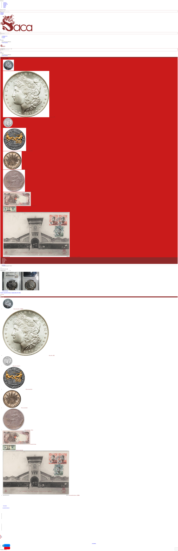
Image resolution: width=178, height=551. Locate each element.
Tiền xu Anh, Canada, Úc (17, 127)
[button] (0, 39)
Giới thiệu (4, 5)
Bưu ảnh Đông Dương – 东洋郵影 (75, 256)
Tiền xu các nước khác (29, 150)
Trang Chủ (2, 12)
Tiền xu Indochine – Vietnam (29, 191)
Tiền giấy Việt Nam (34, 205)
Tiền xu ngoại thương (25, 169)
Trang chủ (4, 2)
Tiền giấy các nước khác (19, 211)
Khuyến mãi (5, 3)
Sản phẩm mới (5, 4)
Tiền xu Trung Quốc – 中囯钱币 (19, 70)
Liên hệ (4, 7)
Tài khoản (1, 14)
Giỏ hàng (2, 13)
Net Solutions (94, 543)
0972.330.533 (7, 545)
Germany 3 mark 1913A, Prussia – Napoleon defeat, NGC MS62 (10, 292)
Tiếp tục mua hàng (5, 42)
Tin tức (4, 6)
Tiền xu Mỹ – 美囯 (51, 355)
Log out (3, 37)
